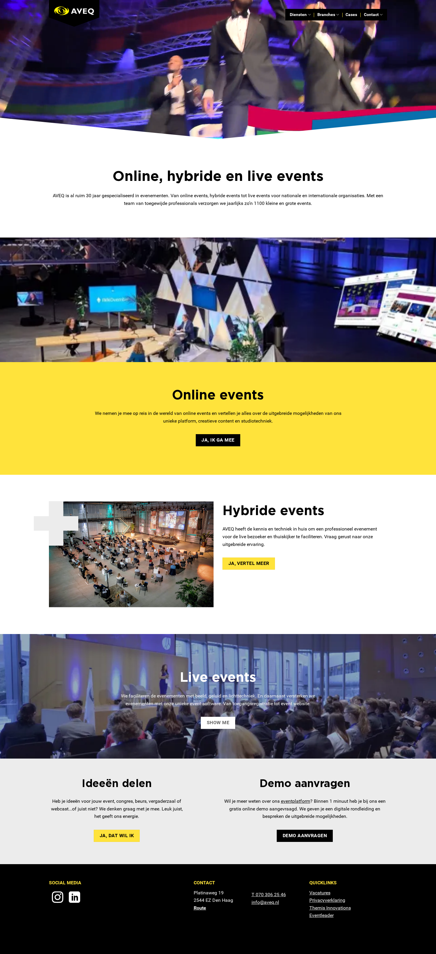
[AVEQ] (78, 13)
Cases (351, 14)
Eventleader (321, 915)
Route (200, 908)
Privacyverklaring (327, 900)
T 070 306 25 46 (269, 894)
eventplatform (295, 801)
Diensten (298, 14)
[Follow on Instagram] (57, 898)
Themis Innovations (330, 908)
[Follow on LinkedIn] (74, 898)
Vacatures (319, 893)
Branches (326, 14)
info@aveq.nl (265, 902)
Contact (371, 14)
